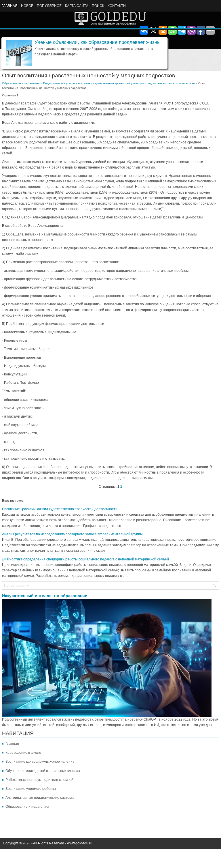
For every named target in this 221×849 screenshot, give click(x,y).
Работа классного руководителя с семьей (39, 780)
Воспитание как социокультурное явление (40, 762)
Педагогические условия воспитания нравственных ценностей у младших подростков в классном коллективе (119, 83)
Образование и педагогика (21, 83)
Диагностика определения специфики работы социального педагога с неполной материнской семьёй (85, 559)
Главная (9, 6)
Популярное (49, 6)
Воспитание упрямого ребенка (30, 789)
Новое (27, 6)
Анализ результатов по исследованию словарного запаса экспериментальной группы (72, 534)
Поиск (98, 6)
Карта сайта (76, 6)
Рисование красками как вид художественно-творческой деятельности (59, 509)
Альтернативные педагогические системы (39, 798)
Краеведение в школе (23, 753)
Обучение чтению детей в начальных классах (42, 771)
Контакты (117, 6)
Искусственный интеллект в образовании (44, 595)
